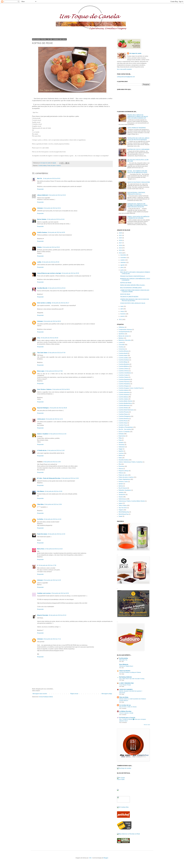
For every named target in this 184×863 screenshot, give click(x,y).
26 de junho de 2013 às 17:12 (52, 639)
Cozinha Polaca (123, 414)
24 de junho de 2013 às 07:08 (54, 371)
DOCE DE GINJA (125, 294)
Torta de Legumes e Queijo (126, 713)
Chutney (121, 347)
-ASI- (90, 858)
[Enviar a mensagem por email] (60, 163)
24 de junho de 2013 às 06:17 (60, 303)
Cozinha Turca (123, 425)
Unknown (40, 208)
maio (122, 306)
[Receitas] (123, 842)
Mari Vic (39, 178)
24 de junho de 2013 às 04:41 (52, 208)
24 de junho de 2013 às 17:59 (47, 565)
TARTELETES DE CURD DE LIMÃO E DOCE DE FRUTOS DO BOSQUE (138, 138)
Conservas (122, 349)
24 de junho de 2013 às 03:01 (51, 178)
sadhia (39, 262)
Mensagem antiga (107, 693)
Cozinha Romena (124, 418)
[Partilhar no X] (64, 163)
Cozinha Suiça (123, 423)
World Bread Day (124, 514)
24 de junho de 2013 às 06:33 (49, 338)
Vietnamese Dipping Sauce (126, 666)
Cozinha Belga (123, 362)
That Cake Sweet (42, 352)
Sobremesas (122, 499)
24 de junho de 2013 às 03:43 (57, 195)
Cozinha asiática (123, 357)
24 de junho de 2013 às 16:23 (54, 549)
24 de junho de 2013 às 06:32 (52, 321)
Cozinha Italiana (123, 397)
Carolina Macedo (42, 288)
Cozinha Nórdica (123, 407)
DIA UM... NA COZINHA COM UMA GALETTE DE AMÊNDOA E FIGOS (137, 171)
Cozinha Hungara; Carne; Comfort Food (130, 388)
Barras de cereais (124, 336)
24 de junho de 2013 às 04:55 (56, 232)
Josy (38, 338)
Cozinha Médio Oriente (125, 401)
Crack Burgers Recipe (125, 684)
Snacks (121, 497)
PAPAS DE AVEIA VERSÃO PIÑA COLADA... (133, 285)
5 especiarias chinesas (125, 329)
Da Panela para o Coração (127, 717)
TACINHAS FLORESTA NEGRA (129, 296)
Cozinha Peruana (124, 412)
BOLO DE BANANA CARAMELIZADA (131, 287)
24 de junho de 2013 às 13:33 (53, 491)
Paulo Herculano (42, 534)
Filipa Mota (40, 504)
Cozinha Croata (123, 375)
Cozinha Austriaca (124, 360)
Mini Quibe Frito (123, 660)
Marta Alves (41, 549)
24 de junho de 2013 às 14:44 (52, 519)
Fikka (120, 438)
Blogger (106, 858)
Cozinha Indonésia (124, 392)
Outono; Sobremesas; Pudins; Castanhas (130, 462)
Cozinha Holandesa (124, 384)
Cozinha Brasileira (124, 364)
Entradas (121, 433)
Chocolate (122, 344)
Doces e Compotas (124, 431)
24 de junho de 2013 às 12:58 (52, 462)
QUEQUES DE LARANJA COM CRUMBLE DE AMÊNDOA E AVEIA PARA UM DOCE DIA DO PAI (137, 205)
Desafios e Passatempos (126, 427)
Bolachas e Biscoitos (125, 340)
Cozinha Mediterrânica (125, 403)
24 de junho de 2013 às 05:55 (70, 273)
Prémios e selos (123, 481)
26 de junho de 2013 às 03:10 (57, 615)
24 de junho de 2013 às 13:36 (53, 504)
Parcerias (121, 466)
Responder (40, 189)
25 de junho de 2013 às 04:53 (60, 593)
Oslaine (39, 247)
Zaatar (120, 516)
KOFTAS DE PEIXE (125, 282)
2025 (120, 233)
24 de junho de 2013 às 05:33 (50, 262)
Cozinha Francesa (124, 381)
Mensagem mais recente (40, 693)
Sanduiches (122, 494)
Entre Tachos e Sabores (44, 389)
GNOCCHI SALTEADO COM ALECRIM (138, 182)
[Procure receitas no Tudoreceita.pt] (124, 768)
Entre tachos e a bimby (44, 303)
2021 (120, 235)
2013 (120, 253)
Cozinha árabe (123, 355)
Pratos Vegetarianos (124, 479)
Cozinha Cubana (124, 377)
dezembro (123, 255)
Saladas (121, 492)
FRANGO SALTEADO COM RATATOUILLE (132, 276)
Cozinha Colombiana (125, 373)
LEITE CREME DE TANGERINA (136, 128)
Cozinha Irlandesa (124, 394)
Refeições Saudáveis (125, 490)
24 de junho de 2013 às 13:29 (70, 478)
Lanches (121, 453)
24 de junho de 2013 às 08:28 (58, 408)
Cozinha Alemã (123, 353)
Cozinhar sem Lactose (44, 593)
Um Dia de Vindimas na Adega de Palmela (130, 672)
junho (122, 270)
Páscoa (121, 468)
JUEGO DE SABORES (126, 689)
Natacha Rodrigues (43, 408)
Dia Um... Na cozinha (125, 429)
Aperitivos (121, 334)
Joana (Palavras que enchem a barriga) (49, 273)
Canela (121, 342)
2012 (120, 319)
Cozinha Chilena (123, 368)
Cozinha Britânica (124, 366)
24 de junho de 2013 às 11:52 (57, 434)
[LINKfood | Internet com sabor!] (124, 829)
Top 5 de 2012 (123, 507)
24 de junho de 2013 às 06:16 (56, 288)
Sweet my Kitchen (124, 670)
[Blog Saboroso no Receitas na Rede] (128, 834)
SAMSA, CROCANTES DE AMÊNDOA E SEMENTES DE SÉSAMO (138, 217)
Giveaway (121, 444)
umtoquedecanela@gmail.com (126, 76)
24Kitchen (121, 327)
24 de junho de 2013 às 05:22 (51, 247)
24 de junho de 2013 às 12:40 (56, 450)
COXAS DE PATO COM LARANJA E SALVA (132, 303)
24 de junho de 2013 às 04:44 (55, 219)
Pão (120, 464)
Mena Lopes (41, 371)
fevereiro (123, 314)
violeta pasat (41, 419)
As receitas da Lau (125, 705)
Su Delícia (40, 519)
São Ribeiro (40, 491)
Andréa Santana (42, 232)
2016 (120, 245)
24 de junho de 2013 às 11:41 (54, 419)
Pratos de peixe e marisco (54, 165)
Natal (120, 457)
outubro (122, 260)
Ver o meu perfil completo (124, 69)
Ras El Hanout (123, 488)
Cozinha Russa (123, 420)
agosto (122, 265)
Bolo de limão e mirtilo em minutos (128, 706)
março (122, 311)
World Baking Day (124, 512)
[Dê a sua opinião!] (62, 163)
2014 (120, 250)
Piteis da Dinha (123, 697)
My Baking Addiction (125, 677)
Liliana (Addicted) (42, 195)
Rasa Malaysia (123, 664)
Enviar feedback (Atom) (46, 696)
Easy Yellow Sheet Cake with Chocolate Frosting (131, 678)
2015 (120, 248)
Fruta (120, 440)
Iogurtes (121, 451)
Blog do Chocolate (42, 615)
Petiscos (121, 473)
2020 (120, 238)
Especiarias (122, 436)
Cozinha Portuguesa (125, 416)
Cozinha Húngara (124, 386)
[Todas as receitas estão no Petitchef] (123, 817)
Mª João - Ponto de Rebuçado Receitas (49, 478)
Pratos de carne (123, 475)
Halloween (122, 447)
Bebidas (121, 338)
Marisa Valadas (41, 219)
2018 (120, 240)
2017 (120, 243)
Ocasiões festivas (124, 460)
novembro (123, 257)
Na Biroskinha (123, 658)
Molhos (121, 455)
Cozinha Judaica (123, 399)
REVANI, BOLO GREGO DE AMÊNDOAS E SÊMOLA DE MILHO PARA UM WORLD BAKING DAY (137, 116)
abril (121, 309)
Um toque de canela (135, 53)
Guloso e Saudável (42, 434)
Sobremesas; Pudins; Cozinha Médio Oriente (132, 501)
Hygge (120, 449)
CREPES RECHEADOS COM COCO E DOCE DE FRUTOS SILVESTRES (134, 300)
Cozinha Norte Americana (126, 410)
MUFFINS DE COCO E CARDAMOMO (138, 149)
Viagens (121, 510)
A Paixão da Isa (42, 450)
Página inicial (74, 693)
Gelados (121, 442)
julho (122, 267)
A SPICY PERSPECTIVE (126, 683)
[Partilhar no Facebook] (66, 163)
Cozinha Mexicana (124, 405)
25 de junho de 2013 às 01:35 (52, 580)
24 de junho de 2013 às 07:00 (56, 352)
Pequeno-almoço (124, 470)
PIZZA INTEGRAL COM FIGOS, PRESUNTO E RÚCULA (136, 193)
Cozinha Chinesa (124, 371)
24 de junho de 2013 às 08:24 (61, 389)
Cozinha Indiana (42, 165)
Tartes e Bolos (123, 505)
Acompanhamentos (124, 331)
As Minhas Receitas (125, 711)
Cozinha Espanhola (124, 379)
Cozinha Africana (124, 351)
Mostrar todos (147, 724)
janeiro (122, 316)
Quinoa (121, 486)
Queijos (121, 483)
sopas (120, 503)
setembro (123, 262)
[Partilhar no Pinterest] (68, 163)
